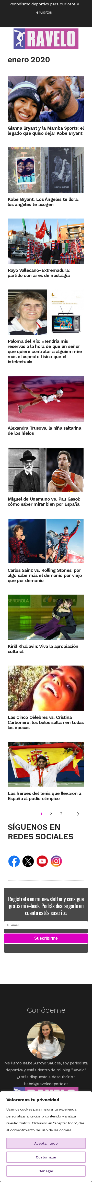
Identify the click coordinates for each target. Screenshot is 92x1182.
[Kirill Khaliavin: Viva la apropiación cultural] (46, 616)
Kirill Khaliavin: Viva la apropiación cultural (43, 649)
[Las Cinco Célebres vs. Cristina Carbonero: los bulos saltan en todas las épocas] (46, 688)
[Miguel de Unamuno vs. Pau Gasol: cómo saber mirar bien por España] (46, 469)
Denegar (46, 1171)
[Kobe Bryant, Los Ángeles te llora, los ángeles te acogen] (46, 169)
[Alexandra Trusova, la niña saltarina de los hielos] (46, 398)
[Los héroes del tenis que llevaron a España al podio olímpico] (46, 764)
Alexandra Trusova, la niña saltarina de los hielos (44, 430)
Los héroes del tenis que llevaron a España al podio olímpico (44, 796)
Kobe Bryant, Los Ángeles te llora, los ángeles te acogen (43, 201)
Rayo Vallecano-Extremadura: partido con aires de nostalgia (39, 272)
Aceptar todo (46, 1143)
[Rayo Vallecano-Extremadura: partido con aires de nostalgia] (46, 240)
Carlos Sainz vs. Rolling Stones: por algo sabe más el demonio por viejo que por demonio (45, 575)
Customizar (46, 1157)
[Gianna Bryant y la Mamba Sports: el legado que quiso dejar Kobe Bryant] (46, 98)
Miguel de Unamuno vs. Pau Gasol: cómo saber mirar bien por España (44, 501)
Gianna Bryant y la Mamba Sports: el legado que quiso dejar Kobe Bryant (46, 130)
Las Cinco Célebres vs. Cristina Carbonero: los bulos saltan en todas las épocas (46, 722)
